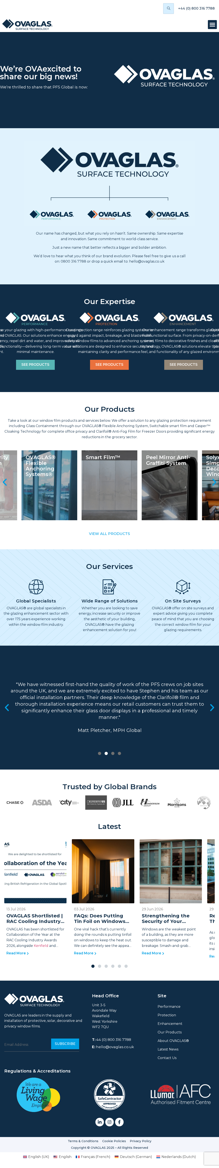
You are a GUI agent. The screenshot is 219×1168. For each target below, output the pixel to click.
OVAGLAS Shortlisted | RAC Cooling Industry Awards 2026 (34, 921)
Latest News (168, 1049)
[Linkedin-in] (99, 1122)
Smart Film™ (43, 457)
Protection (167, 1015)
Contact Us (167, 1058)
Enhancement (170, 1024)
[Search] (168, 8)
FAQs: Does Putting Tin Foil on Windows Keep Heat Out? (99, 921)
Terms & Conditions (83, 1141)
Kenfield (41, 946)
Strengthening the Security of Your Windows (165, 921)
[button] (212, 24)
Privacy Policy (140, 1141)
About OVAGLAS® (173, 1041)
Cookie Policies (114, 1141)
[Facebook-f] (119, 1122)
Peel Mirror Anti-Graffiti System (108, 460)
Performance (169, 1007)
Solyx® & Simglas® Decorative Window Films (165, 465)
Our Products (170, 1032)
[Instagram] (109, 1122)
